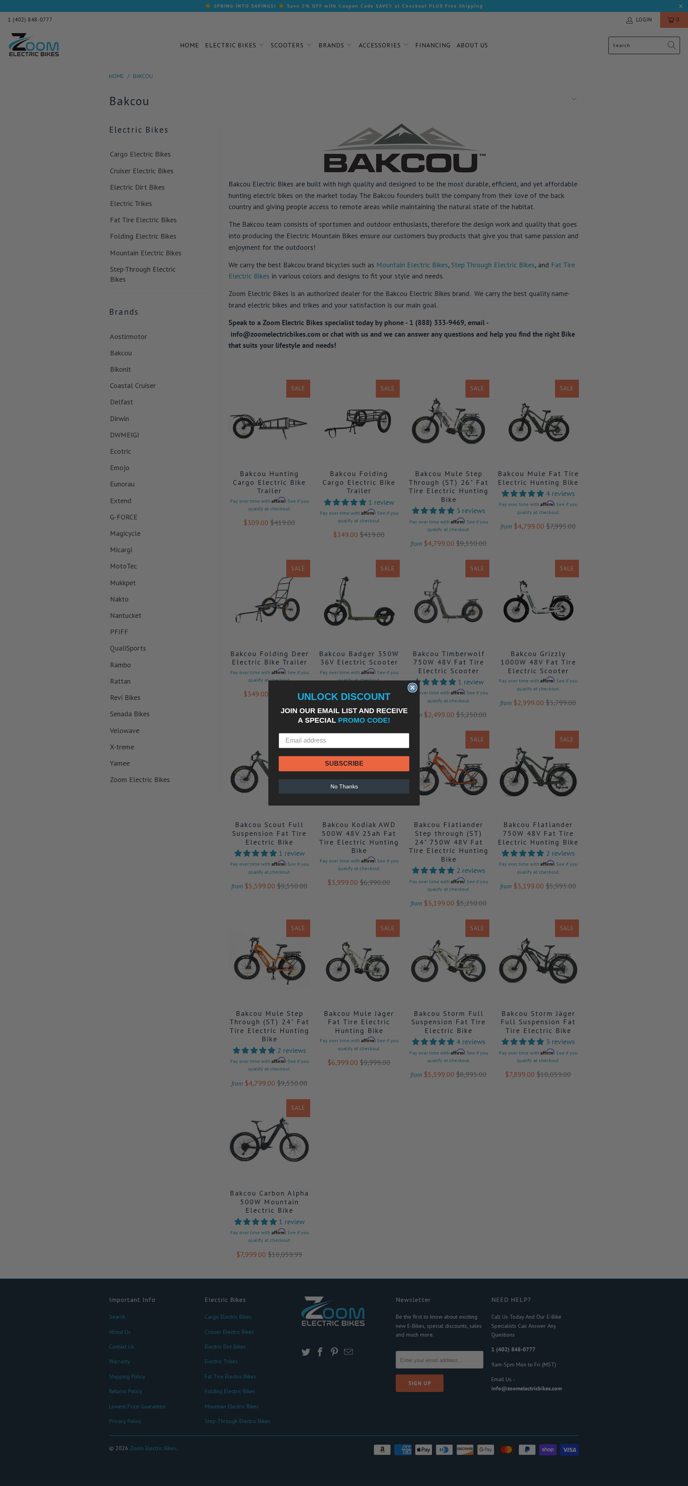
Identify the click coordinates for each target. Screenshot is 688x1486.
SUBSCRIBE (344, 763)
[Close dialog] (412, 688)
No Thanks (344, 786)
